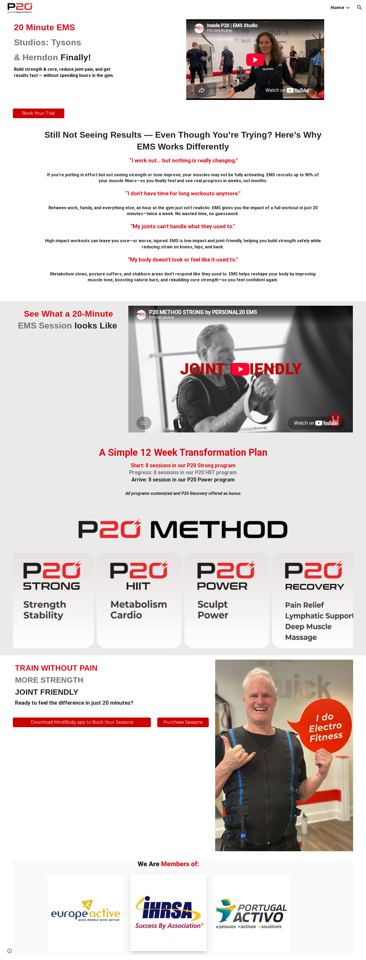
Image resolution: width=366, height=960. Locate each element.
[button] (359, 7)
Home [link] (337, 7)
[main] (67, 50)
